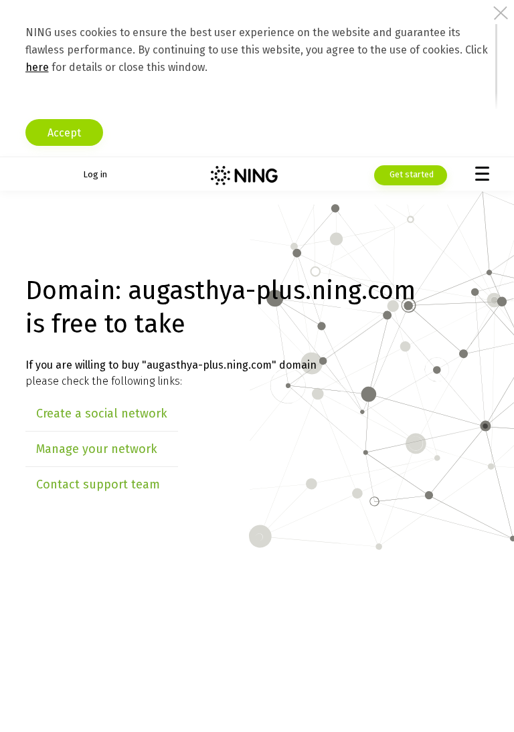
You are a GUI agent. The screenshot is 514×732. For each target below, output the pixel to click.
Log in (95, 174)
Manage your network (96, 449)
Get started (411, 174)
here (37, 67)
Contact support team (98, 484)
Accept (64, 132)
